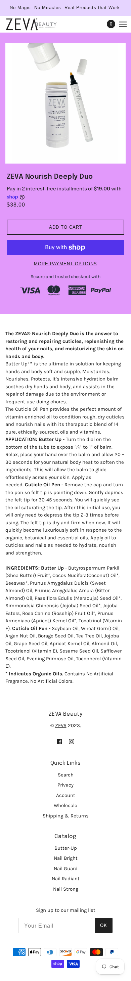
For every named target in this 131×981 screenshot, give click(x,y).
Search (66, 775)
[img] (59, 741)
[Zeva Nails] (37, 24)
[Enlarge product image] (65, 103)
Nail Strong (65, 889)
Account (65, 795)
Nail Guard (66, 868)
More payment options (65, 263)
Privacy (65, 785)
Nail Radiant (66, 879)
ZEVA (61, 725)
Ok (103, 925)
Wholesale (65, 805)
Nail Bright (66, 858)
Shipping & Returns (66, 816)
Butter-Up (65, 848)
